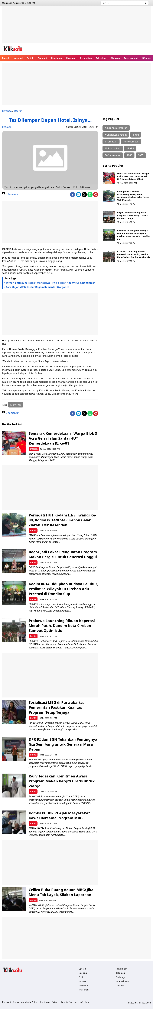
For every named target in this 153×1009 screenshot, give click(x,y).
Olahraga (115, 58)
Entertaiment (131, 58)
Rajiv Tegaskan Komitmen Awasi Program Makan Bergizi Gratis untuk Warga (62, 781)
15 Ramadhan (112, 148)
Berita (33, 530)
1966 (129, 155)
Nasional (18, 58)
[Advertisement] (76, 27)
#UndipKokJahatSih (116, 134)
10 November (130, 141)
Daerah (5, 58)
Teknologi (101, 58)
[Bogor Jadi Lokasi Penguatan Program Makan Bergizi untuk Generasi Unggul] (109, 217)
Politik (30, 58)
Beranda (7, 111)
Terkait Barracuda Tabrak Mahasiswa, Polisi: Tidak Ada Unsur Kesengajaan (50, 282)
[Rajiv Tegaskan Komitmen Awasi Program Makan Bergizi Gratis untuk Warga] (14, 785)
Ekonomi (42, 58)
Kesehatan (56, 58)
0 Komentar (12, 194)
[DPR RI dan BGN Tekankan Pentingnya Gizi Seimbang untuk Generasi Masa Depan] (14, 749)
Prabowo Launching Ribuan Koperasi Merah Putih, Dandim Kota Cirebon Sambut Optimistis (133, 254)
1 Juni (136, 134)
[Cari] (146, 3)
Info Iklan (85, 1002)
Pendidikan (86, 58)
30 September (113, 155)
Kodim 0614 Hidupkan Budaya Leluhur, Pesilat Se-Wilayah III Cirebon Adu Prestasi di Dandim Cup (133, 235)
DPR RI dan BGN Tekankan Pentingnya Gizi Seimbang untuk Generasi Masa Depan (63, 744)
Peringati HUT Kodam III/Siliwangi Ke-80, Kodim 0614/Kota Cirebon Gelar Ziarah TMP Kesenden (133, 196)
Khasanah (71, 58)
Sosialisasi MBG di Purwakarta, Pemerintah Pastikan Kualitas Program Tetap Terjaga (56, 707)
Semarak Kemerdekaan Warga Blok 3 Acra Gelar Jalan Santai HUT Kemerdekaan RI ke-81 (133, 176)
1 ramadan (111, 141)
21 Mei (130, 148)
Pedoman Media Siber (25, 1002)
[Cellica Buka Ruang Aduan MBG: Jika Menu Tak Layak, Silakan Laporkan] (14, 899)
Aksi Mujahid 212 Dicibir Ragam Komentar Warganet (37, 287)
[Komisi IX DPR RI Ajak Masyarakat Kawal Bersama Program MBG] (14, 822)
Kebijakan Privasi (49, 1002)
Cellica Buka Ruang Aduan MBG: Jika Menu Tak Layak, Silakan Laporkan (61, 892)
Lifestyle (146, 58)
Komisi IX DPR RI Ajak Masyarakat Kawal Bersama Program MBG (59, 815)
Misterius (15, 404)
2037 (140, 155)
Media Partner (69, 1002)
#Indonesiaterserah (116, 127)
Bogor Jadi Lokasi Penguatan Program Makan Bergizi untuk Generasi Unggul (132, 215)
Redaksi (6, 127)
